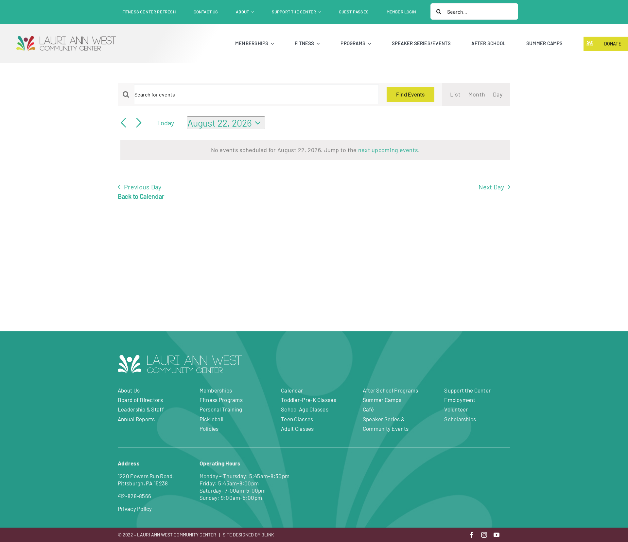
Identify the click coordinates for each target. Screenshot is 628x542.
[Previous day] (123, 123)
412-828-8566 (134, 496)
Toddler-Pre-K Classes (308, 399)
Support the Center (467, 390)
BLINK (267, 534)
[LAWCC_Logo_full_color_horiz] (66, 39)
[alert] (315, 150)
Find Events (410, 94)
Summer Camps (382, 399)
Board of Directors (140, 399)
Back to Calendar (141, 196)
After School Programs (390, 390)
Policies (209, 428)
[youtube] (496, 535)
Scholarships (460, 419)
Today (165, 123)
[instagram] (484, 535)
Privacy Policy (135, 508)
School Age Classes (304, 409)
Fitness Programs (221, 399)
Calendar (292, 390)
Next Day (491, 187)
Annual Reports (136, 419)
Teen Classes (297, 419)
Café (368, 409)
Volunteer (456, 409)
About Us (129, 390)
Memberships (216, 390)
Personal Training (221, 409)
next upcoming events (388, 149)
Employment (459, 399)
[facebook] (472, 535)
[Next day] (139, 123)
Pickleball (212, 419)
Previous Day (143, 187)
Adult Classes (297, 428)
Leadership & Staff (141, 409)
